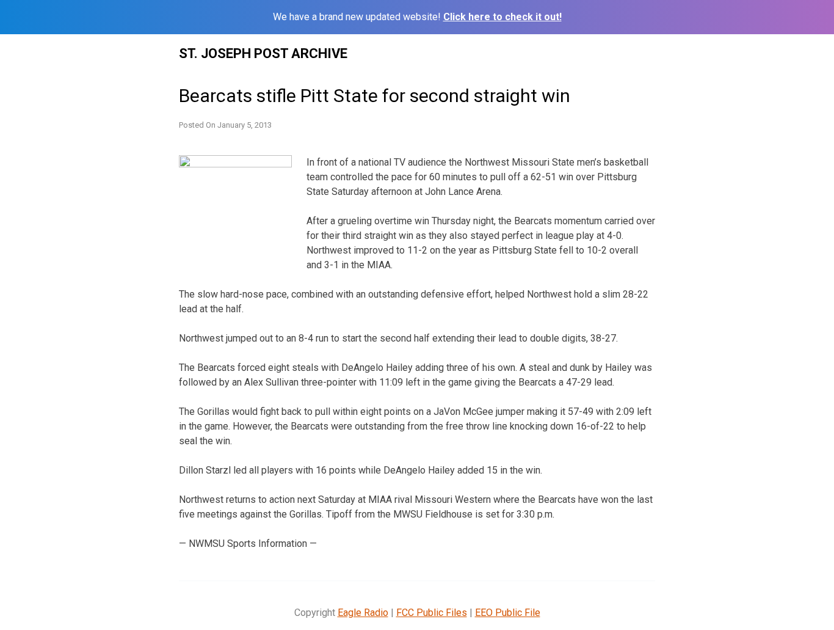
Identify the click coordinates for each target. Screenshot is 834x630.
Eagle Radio (363, 612)
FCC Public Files (431, 612)
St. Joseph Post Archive (263, 53)
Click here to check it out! (502, 17)
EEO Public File (507, 612)
